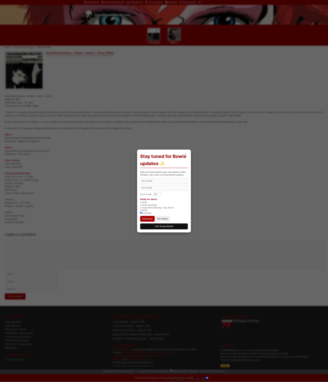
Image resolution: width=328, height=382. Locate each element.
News (144, 202)
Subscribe (147, 218)
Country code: (146, 194)
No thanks (162, 218)
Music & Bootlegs (149, 205)
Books (144, 210)
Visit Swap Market (164, 226)
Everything (146, 213)
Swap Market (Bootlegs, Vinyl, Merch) (158, 208)
